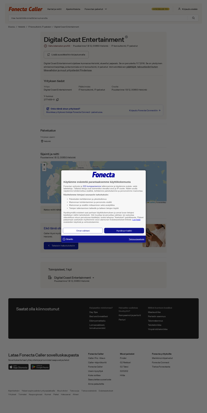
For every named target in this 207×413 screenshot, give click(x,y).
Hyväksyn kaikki (124, 230)
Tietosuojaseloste (136, 239)
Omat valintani (83, 230)
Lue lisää (136, 219)
